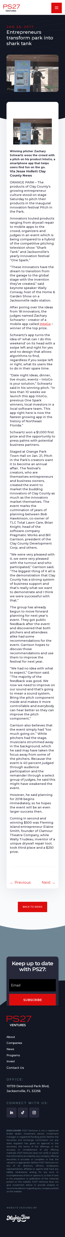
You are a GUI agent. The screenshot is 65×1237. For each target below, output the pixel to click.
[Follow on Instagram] (34, 1113)
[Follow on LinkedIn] (11, 1113)
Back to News (32, 906)
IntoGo (45, 324)
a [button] (56, 8)
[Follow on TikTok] (23, 1113)
